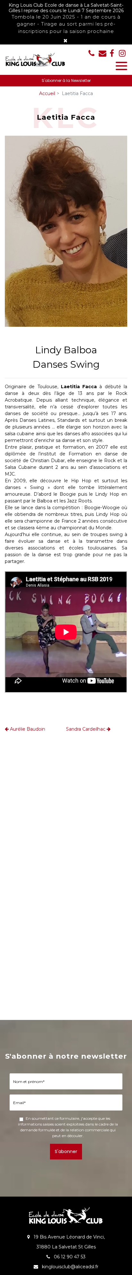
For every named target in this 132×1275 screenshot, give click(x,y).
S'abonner (66, 1151)
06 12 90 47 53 (69, 1257)
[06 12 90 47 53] (92, 53)
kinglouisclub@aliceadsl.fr (102, 53)
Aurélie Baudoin (27, 729)
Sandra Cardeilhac (86, 729)
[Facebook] (112, 53)
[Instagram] (122, 53)
